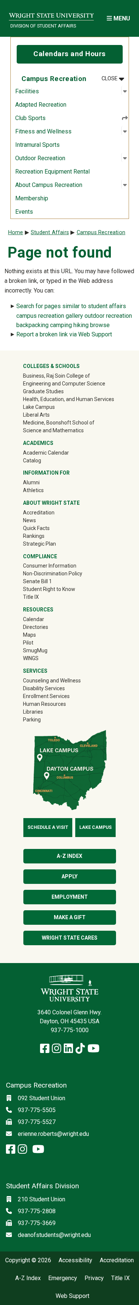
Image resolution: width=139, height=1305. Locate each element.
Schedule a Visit (47, 827)
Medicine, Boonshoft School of (59, 423)
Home (15, 232)
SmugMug (46, 650)
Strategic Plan (39, 544)
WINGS (31, 658)
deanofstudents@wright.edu (54, 1234)
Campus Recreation (101, 232)
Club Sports (30, 118)
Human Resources (44, 704)
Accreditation (38, 513)
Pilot (28, 643)
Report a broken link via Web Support (64, 334)
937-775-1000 (70, 1030)
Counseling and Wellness (52, 681)
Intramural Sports (37, 144)
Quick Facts (36, 528)
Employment (70, 897)
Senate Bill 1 (37, 581)
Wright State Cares (69, 938)
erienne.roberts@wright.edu (53, 1133)
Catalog (32, 460)
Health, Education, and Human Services (68, 399)
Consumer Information (49, 566)
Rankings (33, 536)
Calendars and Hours (69, 53)
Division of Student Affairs (43, 26)
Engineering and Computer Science (64, 384)
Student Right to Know (49, 589)
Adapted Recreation (40, 104)
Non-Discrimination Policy (52, 573)
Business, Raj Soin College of (56, 376)
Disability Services (44, 688)
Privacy (94, 1278)
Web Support (72, 1296)
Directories (35, 627)
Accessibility (75, 1260)
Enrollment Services (46, 696)
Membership (31, 198)
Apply (69, 876)
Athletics (44, 490)
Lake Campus (39, 407)
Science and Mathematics (53, 430)
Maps (29, 635)
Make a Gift (70, 917)
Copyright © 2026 (28, 1260)
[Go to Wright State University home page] (51, 13)
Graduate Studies (43, 391)
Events (24, 211)
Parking (32, 720)
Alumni (42, 482)
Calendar (33, 619)
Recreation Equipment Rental (52, 171)
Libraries (33, 712)
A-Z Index (69, 856)
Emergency (62, 1278)
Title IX (31, 597)
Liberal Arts (36, 415)
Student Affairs (50, 232)
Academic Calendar (46, 453)
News (29, 520)
